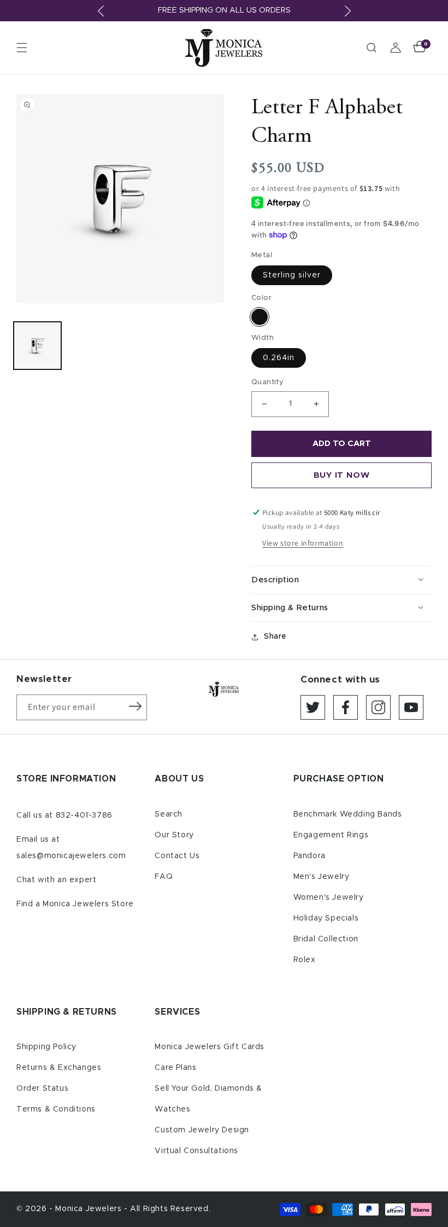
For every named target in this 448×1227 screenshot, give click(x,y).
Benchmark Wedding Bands (347, 814)
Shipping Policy (46, 1047)
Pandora (309, 856)
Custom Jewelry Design (202, 1130)
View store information (302, 543)
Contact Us (177, 856)
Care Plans (175, 1068)
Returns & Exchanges (58, 1068)
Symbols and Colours (259, 317)
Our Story (174, 835)
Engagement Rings (331, 835)
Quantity (267, 382)
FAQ (164, 877)
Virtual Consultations (196, 1151)
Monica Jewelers (89, 1209)
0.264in (278, 358)
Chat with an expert (56, 880)
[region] (224, 10)
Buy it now (342, 475)
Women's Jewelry (328, 897)
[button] (22, 48)
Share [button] (275, 636)
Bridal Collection (325, 939)
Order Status (42, 1088)
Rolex (304, 960)
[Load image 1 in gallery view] (37, 345)
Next (347, 10)
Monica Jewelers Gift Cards (209, 1047)
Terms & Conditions (56, 1109)
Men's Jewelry (321, 877)
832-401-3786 (84, 815)
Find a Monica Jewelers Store (75, 904)
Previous (100, 10)
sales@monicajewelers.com (71, 856)
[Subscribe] (135, 706)
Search (168, 814)
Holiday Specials (326, 918)
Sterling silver (292, 275)
